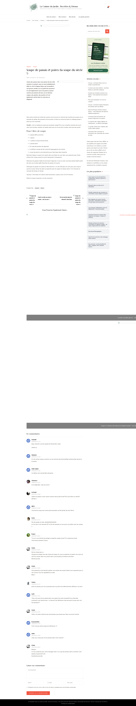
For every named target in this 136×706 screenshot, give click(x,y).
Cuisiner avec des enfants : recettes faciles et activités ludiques (98, 89)
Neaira (33, 582)
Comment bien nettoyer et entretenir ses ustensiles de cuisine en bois (98, 133)
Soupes (35, 66)
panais (37, 188)
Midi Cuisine (35, 469)
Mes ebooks (72, 17)
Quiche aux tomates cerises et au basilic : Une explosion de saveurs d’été (98, 94)
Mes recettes (62, 17)
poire (42, 188)
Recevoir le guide (98, 70)
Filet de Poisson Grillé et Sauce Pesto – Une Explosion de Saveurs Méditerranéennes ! (98, 111)
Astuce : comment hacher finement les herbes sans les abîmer (98, 105)
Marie (28, 77)
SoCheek (34, 492)
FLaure (33, 534)
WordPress (104, 701)
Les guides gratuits (84, 17)
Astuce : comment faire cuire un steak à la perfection (97, 84)
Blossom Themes (90, 701)
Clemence (34, 480)
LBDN (33, 506)
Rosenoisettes (35, 622)
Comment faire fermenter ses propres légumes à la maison (96, 117)
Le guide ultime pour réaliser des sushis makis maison (98, 127)
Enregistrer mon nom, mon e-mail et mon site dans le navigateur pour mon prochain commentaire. (52, 687)
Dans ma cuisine (51, 17)
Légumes (29, 66)
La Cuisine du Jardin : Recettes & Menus (59, 6)
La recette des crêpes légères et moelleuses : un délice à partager (98, 122)
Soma (33, 518)
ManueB (34, 439)
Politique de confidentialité (68, 703)
